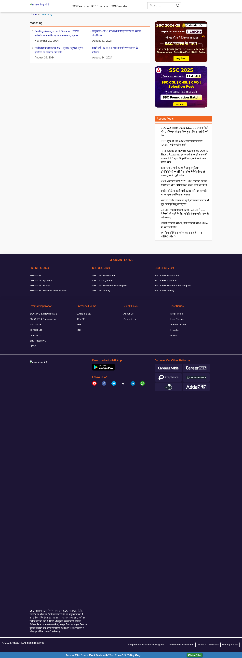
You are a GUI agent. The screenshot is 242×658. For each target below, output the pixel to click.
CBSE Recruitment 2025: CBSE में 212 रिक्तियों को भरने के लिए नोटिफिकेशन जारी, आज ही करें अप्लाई (185, 213)
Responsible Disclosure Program (146, 644)
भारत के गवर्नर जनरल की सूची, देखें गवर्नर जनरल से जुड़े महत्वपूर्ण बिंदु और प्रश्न (185, 202)
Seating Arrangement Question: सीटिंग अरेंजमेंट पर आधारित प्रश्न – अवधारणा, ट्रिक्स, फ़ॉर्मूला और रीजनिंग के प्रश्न (57, 33)
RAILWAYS (35, 324)
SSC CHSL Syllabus (165, 280)
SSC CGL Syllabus (102, 280)
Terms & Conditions (208, 644)
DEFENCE (35, 335)
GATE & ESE (84, 313)
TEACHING (36, 330)
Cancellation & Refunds (180, 644)
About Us (128, 313)
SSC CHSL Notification (167, 275)
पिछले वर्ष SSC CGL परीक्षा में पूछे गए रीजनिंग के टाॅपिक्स (115, 50)
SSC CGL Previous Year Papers (109, 285)
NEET (80, 324)
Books (173, 335)
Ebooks (174, 330)
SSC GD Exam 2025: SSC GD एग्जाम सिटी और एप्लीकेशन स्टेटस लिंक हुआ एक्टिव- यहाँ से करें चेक (184, 131)
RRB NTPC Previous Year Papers (48, 290)
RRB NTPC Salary (40, 285)
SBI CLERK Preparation (43, 319)
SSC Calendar (119, 6)
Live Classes (177, 319)
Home (33, 14)
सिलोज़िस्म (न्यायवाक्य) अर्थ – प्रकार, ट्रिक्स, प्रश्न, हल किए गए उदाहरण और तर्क (59, 50)
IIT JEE (81, 319)
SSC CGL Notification (104, 275)
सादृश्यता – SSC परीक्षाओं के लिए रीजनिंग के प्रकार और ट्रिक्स (116, 33)
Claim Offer (194, 655)
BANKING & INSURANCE (43, 313)
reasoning (47, 14)
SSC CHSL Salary (164, 290)
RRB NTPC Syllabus (41, 280)
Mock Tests (176, 313)
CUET (80, 330)
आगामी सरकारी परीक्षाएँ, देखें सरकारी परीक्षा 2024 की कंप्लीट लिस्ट (184, 225)
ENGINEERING (38, 340)
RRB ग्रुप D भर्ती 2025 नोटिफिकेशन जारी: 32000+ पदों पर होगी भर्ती (182, 143)
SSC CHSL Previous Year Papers (173, 285)
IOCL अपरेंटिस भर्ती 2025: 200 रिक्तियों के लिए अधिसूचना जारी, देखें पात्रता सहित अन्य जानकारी (184, 183)
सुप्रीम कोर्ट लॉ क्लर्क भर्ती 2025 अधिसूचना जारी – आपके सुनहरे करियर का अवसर (185, 192)
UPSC (33, 346)
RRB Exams (98, 6)
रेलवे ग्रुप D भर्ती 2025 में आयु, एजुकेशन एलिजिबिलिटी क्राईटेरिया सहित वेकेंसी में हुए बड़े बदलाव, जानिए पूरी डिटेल (183, 171)
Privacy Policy (230, 644)
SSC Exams (78, 6)
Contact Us (129, 319)
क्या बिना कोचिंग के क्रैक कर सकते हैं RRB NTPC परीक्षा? (181, 234)
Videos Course (178, 324)
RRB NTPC (36, 275)
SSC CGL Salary (101, 290)
